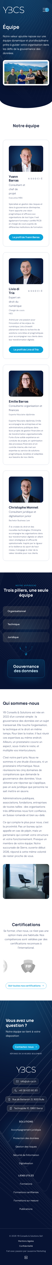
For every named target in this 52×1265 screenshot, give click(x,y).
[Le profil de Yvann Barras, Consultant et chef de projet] (26, 159)
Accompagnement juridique (26, 1129)
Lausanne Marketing (36, 1251)
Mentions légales (26, 1241)
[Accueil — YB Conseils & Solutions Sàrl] (13, 10)
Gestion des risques (26, 1146)
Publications (25, 1208)
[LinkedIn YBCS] (26, 1257)
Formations (26, 1183)
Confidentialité (26, 1246)
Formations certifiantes (26, 1192)
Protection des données (26, 1138)
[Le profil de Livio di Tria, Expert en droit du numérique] (26, 271)
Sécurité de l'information (26, 1155)
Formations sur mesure (26, 1200)
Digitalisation (26, 1163)
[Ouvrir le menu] (45, 10)
